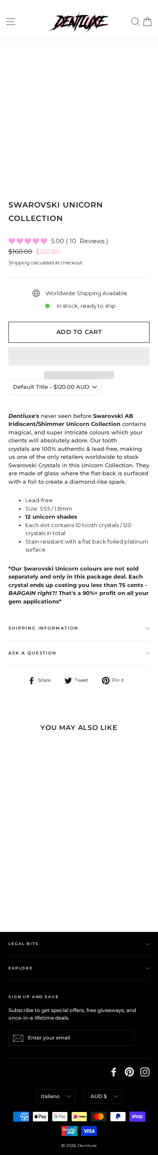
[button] (79, 356)
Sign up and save (33, 996)
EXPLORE (20, 968)
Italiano (50, 1096)
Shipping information (43, 628)
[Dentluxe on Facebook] (113, 1072)
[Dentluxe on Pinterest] (129, 1072)
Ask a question (32, 653)
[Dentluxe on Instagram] (145, 1072)
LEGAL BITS (23, 943)
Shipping (18, 263)
